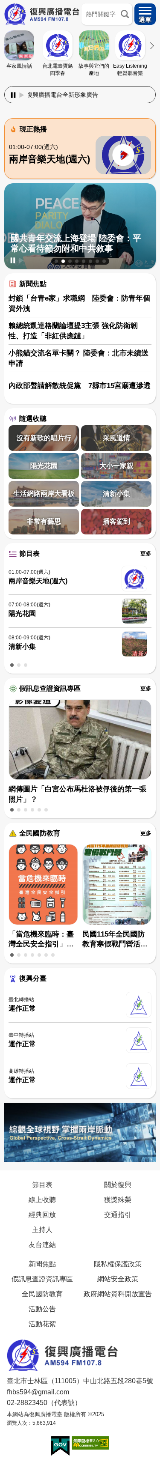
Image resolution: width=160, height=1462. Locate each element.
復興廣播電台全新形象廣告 (42, 94)
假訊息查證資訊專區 (50, 688)
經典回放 (42, 1214)
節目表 (29, 553)
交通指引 (117, 1214)
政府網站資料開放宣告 (118, 1294)
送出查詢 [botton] (124, 14)
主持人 (42, 1229)
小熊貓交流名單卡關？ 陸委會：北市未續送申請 (78, 358)
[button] (56, 261)
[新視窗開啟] (60, 1446)
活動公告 (42, 1309)
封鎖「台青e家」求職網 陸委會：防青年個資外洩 (79, 303)
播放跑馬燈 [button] (21, 95)
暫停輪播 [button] (13, 260)
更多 (145, 553)
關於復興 (117, 1184)
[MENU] (145, 14)
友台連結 (42, 1244)
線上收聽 (42, 1199)
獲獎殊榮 (117, 1199)
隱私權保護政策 (118, 1264)
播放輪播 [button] (21, 260)
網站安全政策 (117, 1279)
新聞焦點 (33, 283)
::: (80, 84)
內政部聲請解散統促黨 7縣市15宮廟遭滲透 (80, 386)
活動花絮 (42, 1324)
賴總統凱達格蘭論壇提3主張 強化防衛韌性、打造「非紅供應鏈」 (73, 331)
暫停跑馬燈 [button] (13, 95)
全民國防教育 (39, 833)
